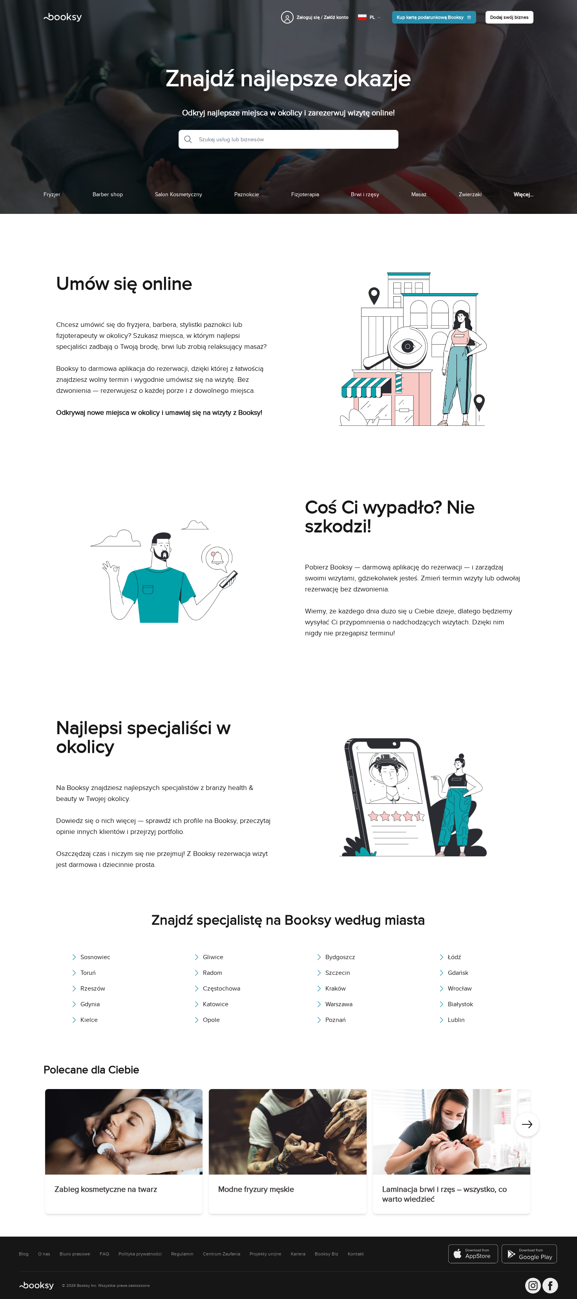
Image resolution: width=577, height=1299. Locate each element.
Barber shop (108, 194)
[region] (288, 1153)
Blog (24, 1254)
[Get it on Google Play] (530, 1253)
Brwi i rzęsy (365, 194)
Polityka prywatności (140, 1254)
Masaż (419, 194)
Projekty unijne (265, 1254)
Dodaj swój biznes (509, 17)
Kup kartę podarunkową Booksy (430, 17)
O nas (44, 1254)
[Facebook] (550, 1286)
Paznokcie (246, 194)
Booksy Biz (326, 1254)
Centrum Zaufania (221, 1254)
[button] (186, 139)
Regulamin (182, 1254)
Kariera (298, 1254)
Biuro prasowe (75, 1254)
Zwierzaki (470, 194)
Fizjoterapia (305, 194)
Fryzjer (52, 194)
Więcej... (523, 194)
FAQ (104, 1254)
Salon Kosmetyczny (178, 194)
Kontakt (356, 1254)
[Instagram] (533, 1286)
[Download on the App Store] (473, 1253)
